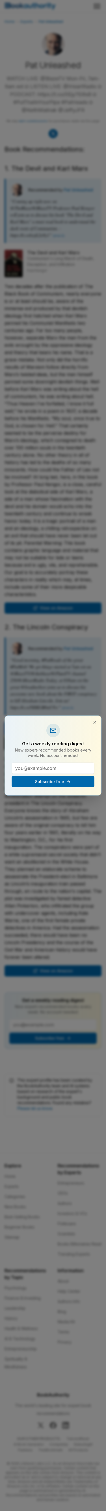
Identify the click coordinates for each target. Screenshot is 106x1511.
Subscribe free (49, 781)
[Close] (95, 722)
